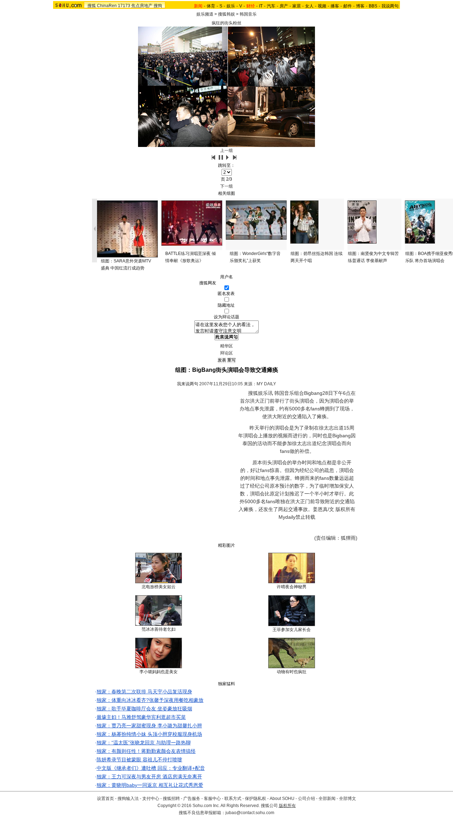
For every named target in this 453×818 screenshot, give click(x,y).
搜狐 (91, 5)
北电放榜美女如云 (159, 586)
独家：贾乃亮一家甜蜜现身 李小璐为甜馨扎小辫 (149, 725)
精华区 (226, 345)
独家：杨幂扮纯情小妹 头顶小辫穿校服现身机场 (149, 734)
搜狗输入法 (128, 798)
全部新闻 (327, 798)
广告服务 (191, 798)
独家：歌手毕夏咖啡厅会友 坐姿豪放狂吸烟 (144, 708)
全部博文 (347, 798)
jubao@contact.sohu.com (249, 812)
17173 (124, 5)
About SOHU (282, 798)
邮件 (347, 6)
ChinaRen (107, 5)
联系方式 (232, 798)
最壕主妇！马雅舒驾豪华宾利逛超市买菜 (141, 717)
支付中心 (150, 798)
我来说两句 (187, 383)
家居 (296, 6)
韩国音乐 (248, 14)
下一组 (226, 186)
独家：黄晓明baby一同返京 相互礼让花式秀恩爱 (150, 785)
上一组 (226, 150)
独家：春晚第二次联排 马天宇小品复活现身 (144, 691)
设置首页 (105, 798)
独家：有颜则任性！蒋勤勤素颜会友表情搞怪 (146, 751)
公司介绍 (306, 798)
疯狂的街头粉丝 (226, 23)
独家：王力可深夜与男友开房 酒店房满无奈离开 (149, 776)
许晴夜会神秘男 (291, 586)
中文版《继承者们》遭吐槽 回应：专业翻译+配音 (151, 768)
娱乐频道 (204, 14)
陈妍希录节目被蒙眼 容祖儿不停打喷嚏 (139, 759)
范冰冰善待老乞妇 (159, 629)
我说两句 (390, 6)
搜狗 (158, 5)
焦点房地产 (142, 5)
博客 (360, 6)
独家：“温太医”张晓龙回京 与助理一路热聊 (144, 742)
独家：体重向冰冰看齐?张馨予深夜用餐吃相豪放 (150, 700)
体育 (211, 6)
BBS (373, 6)
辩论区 (226, 353)
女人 (309, 6)
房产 (284, 6)
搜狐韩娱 (226, 14)
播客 (335, 6)
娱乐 (230, 6)
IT (261, 6)
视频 (322, 6)
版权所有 (287, 805)
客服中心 (212, 798)
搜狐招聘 (171, 798)
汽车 (271, 6)
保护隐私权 (255, 798)
